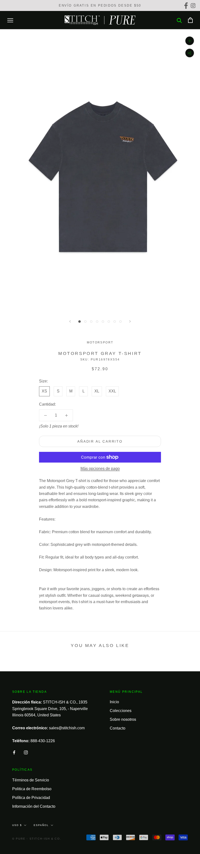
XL (96, 391)
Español (41, 825)
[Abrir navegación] (10, 20)
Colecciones (120, 711)
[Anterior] (70, 321)
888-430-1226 (42, 741)
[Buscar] (179, 20)
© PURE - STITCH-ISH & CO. (36, 838)
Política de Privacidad (31, 798)
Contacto (117, 728)
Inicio (114, 702)
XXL (112, 391)
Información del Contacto (33, 806)
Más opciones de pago (100, 468)
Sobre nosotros (123, 719)
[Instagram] (194, 5)
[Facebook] (187, 5)
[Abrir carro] (190, 20)
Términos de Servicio (30, 780)
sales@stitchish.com (67, 728)
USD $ (17, 825)
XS (44, 391)
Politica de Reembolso (31, 789)
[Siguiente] (130, 321)
